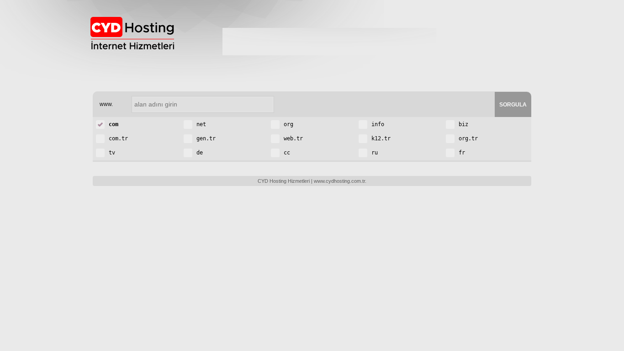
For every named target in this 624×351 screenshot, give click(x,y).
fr (460, 152)
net (199, 124)
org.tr (466, 138)
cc (285, 152)
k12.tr (379, 138)
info (376, 124)
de (198, 152)
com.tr (117, 138)
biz (461, 124)
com (112, 124)
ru (373, 152)
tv (110, 152)
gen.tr (204, 138)
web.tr (291, 138)
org (286, 124)
